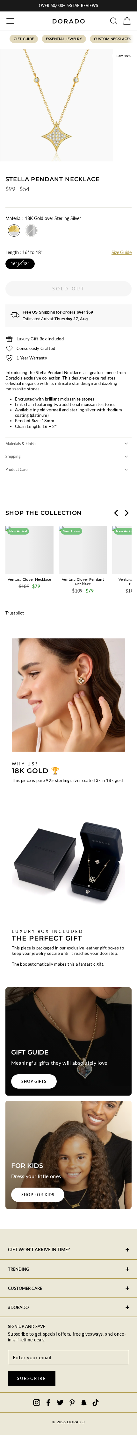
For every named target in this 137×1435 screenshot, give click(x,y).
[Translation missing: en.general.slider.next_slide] (126, 512)
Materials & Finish (20, 443)
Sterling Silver (31, 230)
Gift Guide (24, 39)
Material (43, 218)
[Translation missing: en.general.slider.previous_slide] (116, 512)
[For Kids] (68, 1155)
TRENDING (18, 1269)
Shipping (12, 456)
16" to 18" (20, 263)
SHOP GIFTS (34, 1081)
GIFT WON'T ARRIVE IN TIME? (39, 1249)
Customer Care (25, 1288)
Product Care (16, 469)
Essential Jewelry (64, 39)
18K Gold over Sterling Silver (14, 230)
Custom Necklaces (112, 39)
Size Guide (122, 252)
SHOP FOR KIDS (37, 1194)
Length (23, 252)
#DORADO (18, 1307)
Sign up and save (26, 1326)
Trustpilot (14, 612)
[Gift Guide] (68, 1041)
